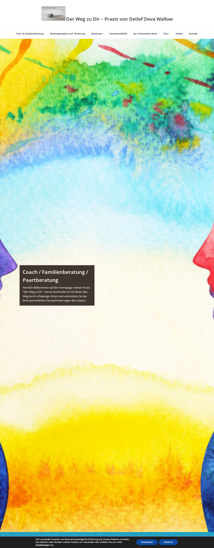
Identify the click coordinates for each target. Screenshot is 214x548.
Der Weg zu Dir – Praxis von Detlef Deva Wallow (119, 19)
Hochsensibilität (118, 33)
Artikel (179, 33)
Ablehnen (168, 542)
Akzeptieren (147, 542)
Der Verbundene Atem (145, 33)
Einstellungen (42, 545)
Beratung (96, 33)
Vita (165, 33)
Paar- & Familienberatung (30, 33)
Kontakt (193, 33)
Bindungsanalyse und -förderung (67, 33)
